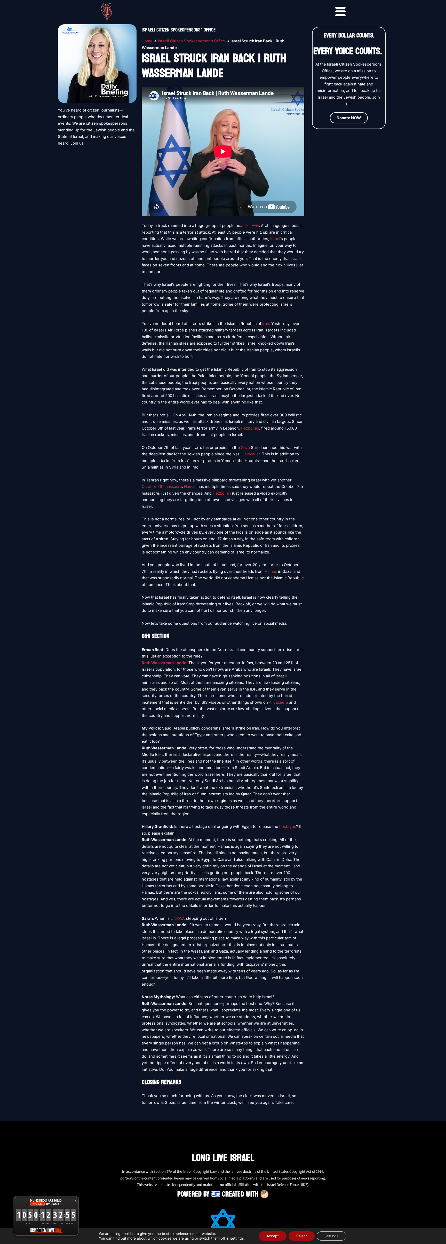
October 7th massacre (162, 486)
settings (237, 1238)
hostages (287, 826)
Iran (265, 323)
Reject (301, 1236)
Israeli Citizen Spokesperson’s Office (191, 40)
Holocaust (251, 453)
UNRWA (178, 918)
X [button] (76, 1201)
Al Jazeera (278, 702)
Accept (273, 1236)
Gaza (245, 447)
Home (147, 40)
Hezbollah (250, 428)
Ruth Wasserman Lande (164, 662)
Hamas (190, 486)
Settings (331, 1236)
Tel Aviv (252, 225)
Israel (275, 238)
